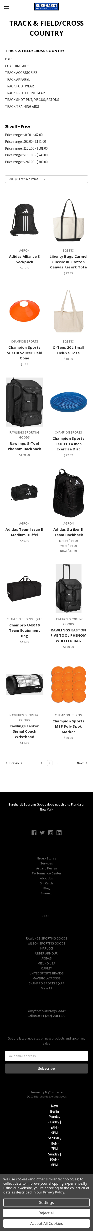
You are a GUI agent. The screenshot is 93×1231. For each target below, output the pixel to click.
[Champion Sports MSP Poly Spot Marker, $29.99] (69, 684)
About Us (46, 878)
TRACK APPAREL (17, 79)
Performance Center (46, 873)
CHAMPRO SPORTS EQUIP (46, 983)
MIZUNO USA (46, 963)
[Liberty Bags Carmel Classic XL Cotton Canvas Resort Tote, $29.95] (69, 220)
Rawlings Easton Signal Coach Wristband (25, 731)
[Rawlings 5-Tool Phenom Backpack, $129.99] (24, 402)
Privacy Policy (53, 1192)
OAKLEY (46, 968)
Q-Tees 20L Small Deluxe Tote (68, 350)
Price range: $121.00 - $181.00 (26, 148)
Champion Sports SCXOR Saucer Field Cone (24, 352)
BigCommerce (53, 1092)
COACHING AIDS (17, 66)
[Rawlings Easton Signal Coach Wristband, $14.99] (24, 684)
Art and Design (46, 868)
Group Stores (46, 858)
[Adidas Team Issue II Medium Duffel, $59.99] (24, 493)
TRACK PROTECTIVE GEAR (25, 93)
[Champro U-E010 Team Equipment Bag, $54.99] (24, 588)
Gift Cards (46, 883)
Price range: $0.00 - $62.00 (23, 135)
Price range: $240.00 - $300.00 (26, 162)
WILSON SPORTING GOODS (46, 943)
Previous (15, 763)
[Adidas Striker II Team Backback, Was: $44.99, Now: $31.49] (69, 493)
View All (46, 988)
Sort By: (13, 179)
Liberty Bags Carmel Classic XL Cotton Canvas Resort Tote (68, 261)
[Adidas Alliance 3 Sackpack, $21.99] (24, 220)
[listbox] (33, 179)
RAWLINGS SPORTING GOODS (46, 938)
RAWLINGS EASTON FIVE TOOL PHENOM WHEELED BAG (69, 635)
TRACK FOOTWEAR (19, 86)
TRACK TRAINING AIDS (22, 106)
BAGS (9, 59)
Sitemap (46, 893)
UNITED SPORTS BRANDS (47, 973)
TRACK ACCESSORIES (21, 72)
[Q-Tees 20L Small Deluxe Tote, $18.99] (69, 311)
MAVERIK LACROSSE (47, 978)
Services (46, 863)
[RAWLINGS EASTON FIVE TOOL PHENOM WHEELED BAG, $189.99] (69, 588)
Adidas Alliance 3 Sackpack (24, 259)
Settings (46, 1202)
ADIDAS (46, 958)
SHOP (46, 916)
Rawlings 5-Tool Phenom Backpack (24, 446)
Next (80, 763)
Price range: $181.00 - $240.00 (26, 155)
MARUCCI (46, 948)
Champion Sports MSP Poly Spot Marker (68, 726)
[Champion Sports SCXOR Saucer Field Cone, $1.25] (24, 311)
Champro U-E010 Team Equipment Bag (24, 630)
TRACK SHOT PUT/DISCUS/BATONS (32, 99)
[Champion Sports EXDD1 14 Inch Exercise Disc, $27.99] (69, 402)
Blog (46, 888)
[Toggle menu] (6, 6)
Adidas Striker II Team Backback (68, 532)
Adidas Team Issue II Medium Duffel (24, 532)
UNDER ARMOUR (46, 953)
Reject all (47, 1213)
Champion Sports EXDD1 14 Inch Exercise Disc (68, 443)
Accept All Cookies (46, 1223)
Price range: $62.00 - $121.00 (25, 141)
